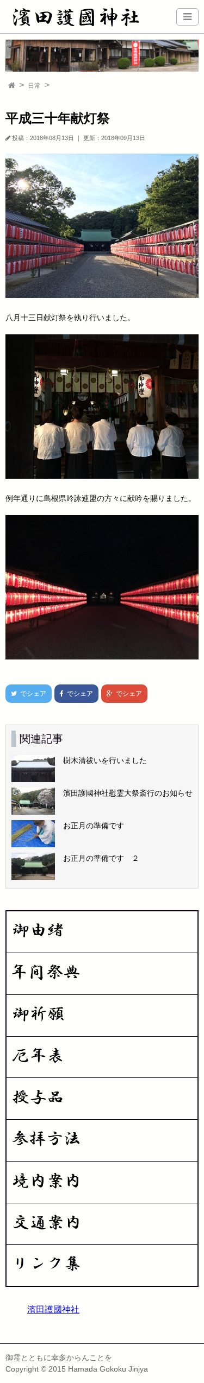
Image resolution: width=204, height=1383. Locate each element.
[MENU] (187, 17)
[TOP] (11, 85)
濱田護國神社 (53, 1309)
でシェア (25, 693)
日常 (34, 86)
